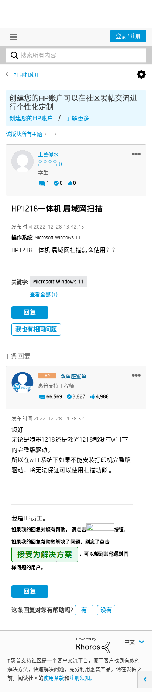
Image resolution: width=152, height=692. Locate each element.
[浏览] (12, 37)
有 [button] (84, 610)
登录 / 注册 (128, 36)
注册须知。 (82, 678)
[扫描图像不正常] (47, 134)
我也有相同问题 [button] (36, 329)
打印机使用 (27, 74)
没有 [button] (106, 610)
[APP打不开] (54, 134)
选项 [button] (141, 74)
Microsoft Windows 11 (58, 281)
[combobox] (76, 55)
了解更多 (77, 118)
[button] (136, 154)
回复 (30, 312)
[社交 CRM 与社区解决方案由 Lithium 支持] (93, 645)
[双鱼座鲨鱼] (22, 383)
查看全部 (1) (44, 294)
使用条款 (54, 678)
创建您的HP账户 (31, 118)
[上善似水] (22, 161)
